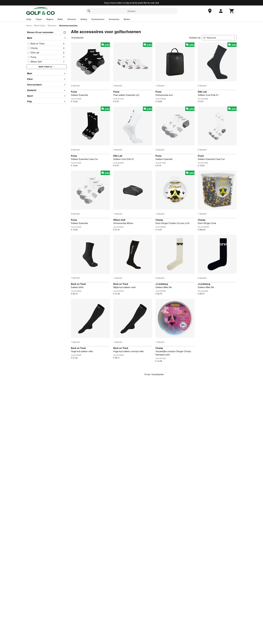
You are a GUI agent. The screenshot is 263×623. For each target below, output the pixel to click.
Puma (74, 91)
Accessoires (114, 19)
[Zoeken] (89, 11)
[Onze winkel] (210, 11)
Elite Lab (202, 91)
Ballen (60, 19)
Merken (127, 19)
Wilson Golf (119, 219)
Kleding (84, 19)
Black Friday (39, 25)
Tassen (39, 19)
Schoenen (71, 19)
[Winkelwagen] (232, 11)
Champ (159, 219)
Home (29, 25)
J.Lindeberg (161, 283)
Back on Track (78, 283)
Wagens (49, 19)
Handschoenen (98, 19)
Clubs (28, 19)
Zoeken (131, 11)
